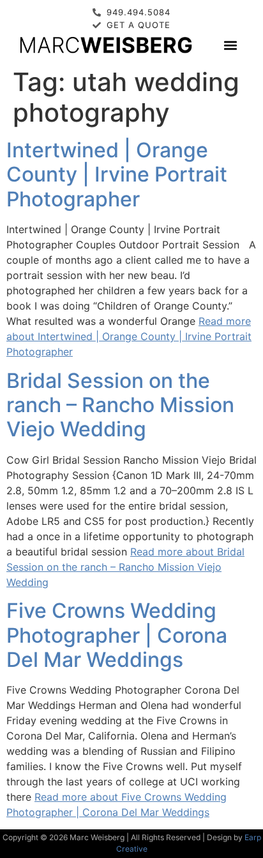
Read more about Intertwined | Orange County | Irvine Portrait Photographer (129, 336)
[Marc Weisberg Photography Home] (105, 44)
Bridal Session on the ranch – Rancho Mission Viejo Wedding (120, 405)
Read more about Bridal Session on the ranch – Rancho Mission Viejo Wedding (125, 567)
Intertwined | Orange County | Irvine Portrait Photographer (116, 174)
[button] (230, 44)
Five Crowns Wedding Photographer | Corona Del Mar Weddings (116, 635)
